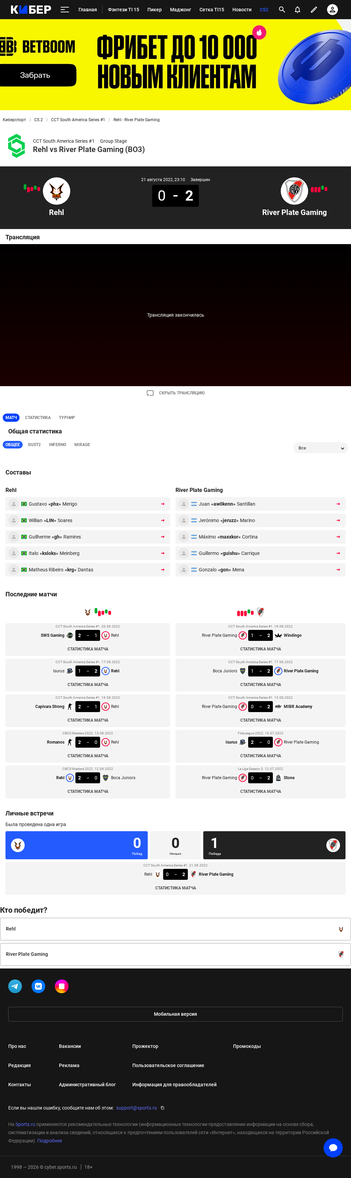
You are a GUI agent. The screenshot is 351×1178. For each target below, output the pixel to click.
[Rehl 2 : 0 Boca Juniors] (25, 187)
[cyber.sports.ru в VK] (40, 987)
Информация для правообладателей (174, 1084)
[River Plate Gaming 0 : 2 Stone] (312, 189)
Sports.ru (25, 1124)
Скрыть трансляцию (182, 393)
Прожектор (145, 1046)
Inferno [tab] (57, 444)
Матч (11, 417)
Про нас (17, 1046)
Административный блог (87, 1084)
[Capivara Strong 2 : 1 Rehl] (32, 189)
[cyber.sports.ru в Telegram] (16, 987)
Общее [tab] (12, 444)
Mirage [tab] (82, 444)
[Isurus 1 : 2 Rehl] (35, 188)
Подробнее (49, 1140)
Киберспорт (14, 119)
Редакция (19, 1065)
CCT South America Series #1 (78, 119)
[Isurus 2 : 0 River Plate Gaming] (315, 189)
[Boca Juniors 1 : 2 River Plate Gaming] (322, 188)
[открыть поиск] (282, 9)
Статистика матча (88, 649)
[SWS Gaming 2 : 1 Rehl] (38, 189)
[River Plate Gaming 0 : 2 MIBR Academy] (319, 189)
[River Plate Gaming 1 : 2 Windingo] (326, 189)
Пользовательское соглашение (168, 1065)
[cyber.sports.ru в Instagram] (63, 987)
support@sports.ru (136, 1108)
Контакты (19, 1084)
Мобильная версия (175, 1014)
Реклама (69, 1065)
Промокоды (247, 1046)
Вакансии (70, 1046)
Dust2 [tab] (34, 444)
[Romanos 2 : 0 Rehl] (28, 189)
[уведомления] (297, 9)
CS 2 (38, 119)
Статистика (38, 417)
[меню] (65, 9)
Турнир (67, 417)
